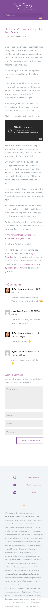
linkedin (33, 493)
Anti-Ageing (10, 36)
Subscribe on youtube (33, 485)
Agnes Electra (17, 351)
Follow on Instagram (33, 477)
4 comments (21, 36)
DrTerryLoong (17, 288)
